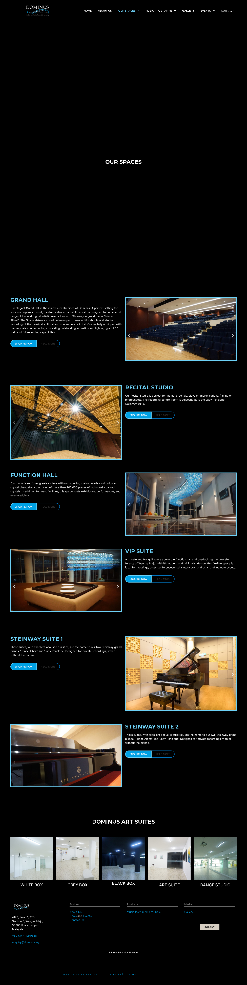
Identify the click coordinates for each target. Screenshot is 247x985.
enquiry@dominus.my (25, 942)
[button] (129, 335)
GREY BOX (78, 885)
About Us (75, 912)
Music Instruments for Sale (144, 912)
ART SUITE (169, 885)
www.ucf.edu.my (123, 974)
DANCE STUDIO (215, 885)
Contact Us (77, 920)
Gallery (188, 912)
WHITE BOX (31, 885)
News (73, 916)
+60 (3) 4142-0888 (24, 935)
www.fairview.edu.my (80, 974)
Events (87, 916)
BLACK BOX (123, 883)
